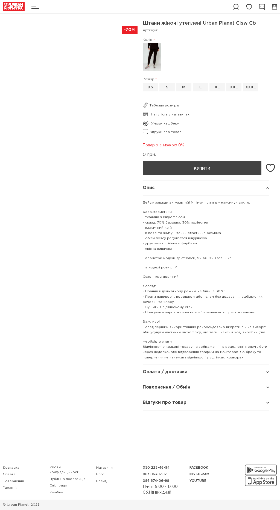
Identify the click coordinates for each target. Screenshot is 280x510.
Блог (100, 474)
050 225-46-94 (156, 467)
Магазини (104, 467)
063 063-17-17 (155, 474)
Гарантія (10, 487)
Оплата (9, 474)
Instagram (199, 474)
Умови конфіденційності (64, 470)
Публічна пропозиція (67, 478)
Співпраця (58, 485)
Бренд (101, 481)
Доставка (11, 467)
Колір (147, 39)
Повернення (13, 481)
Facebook (198, 467)
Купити (202, 168)
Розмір (148, 79)
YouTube (197, 480)
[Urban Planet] (14, 6)
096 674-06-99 (156, 480)
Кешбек (56, 492)
